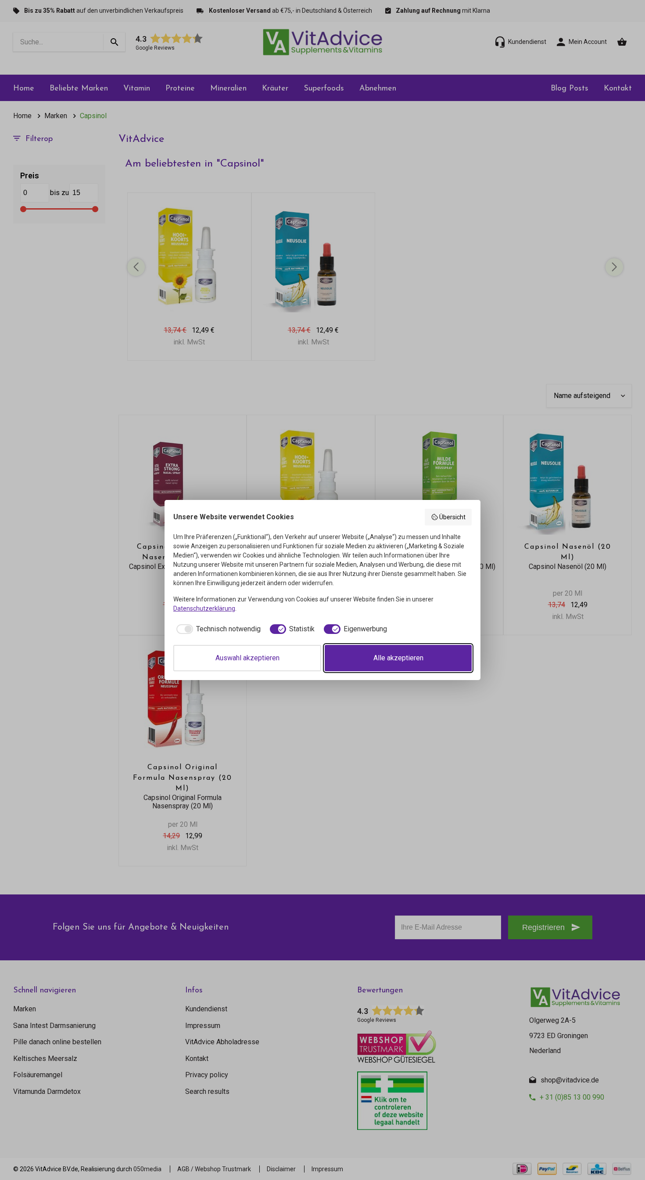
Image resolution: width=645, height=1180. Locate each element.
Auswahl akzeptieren (247, 658)
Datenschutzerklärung (204, 608)
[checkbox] (217, 629)
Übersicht (452, 517)
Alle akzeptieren (398, 658)
